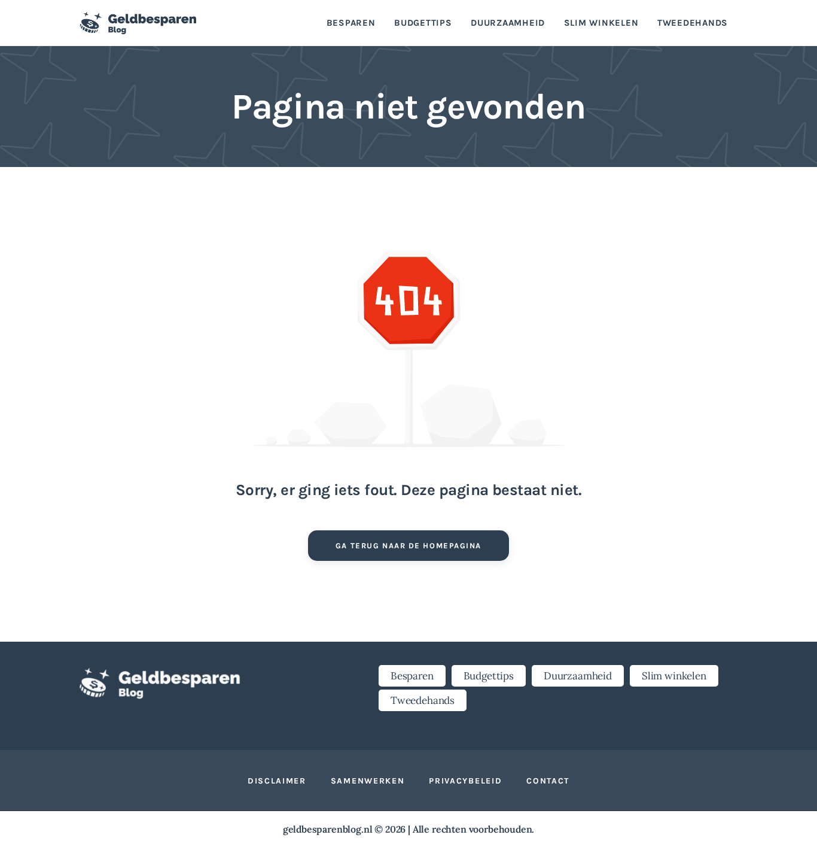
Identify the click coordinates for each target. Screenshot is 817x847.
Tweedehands (423, 700)
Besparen (412, 675)
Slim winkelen (674, 675)
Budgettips (489, 675)
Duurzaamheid (578, 675)
